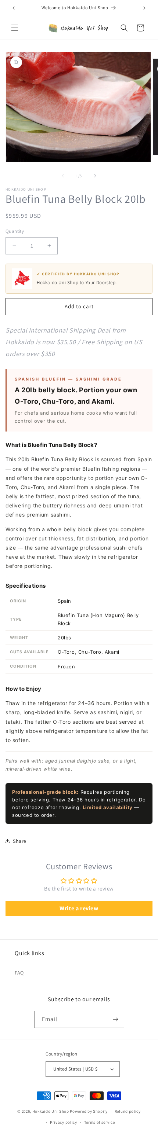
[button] (15, 28)
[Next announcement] (144, 8)
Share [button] (19, 841)
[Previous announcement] (14, 8)
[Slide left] (63, 176)
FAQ (19, 972)
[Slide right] (95, 176)
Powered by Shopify (89, 1110)
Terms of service (99, 1122)
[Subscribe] (116, 1019)
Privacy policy (63, 1122)
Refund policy (128, 1111)
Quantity (15, 231)
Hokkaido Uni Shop (50, 1110)
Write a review (79, 908)
